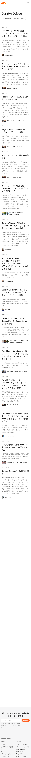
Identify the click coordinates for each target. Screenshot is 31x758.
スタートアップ (5, 756)
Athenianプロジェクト (22, 747)
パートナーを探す (6, 754)
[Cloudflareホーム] (3, 3)
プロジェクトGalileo (22, 744)
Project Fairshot (21, 754)
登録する (25, 720)
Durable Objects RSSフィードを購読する (15, 18)
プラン (3, 744)
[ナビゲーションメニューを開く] (28, 2)
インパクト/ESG (21, 756)
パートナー (4, 751)
